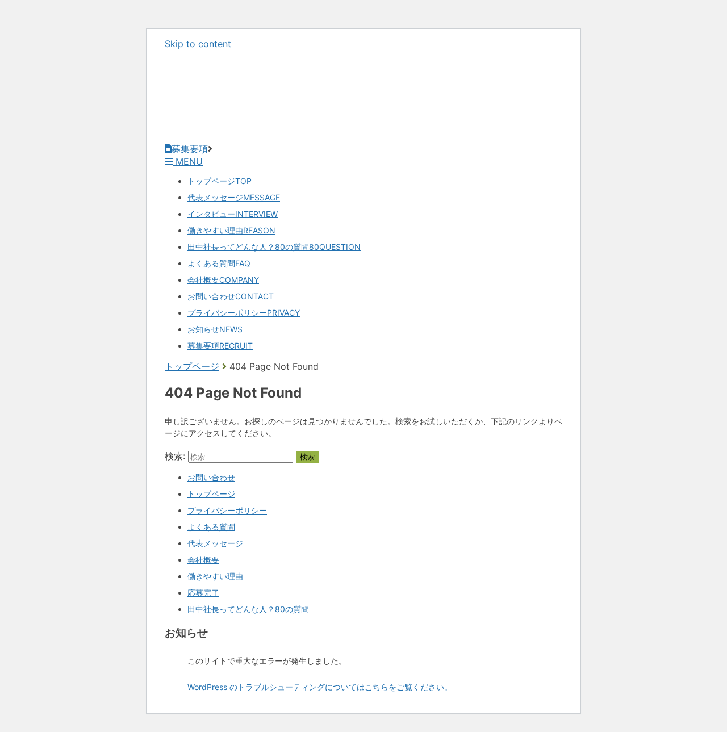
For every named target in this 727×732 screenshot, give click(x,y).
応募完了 (203, 592)
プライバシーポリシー (243, 312)
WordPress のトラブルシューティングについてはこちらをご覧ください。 (319, 687)
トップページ (219, 181)
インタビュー (232, 214)
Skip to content (198, 43)
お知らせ (215, 329)
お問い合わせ (230, 296)
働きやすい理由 (231, 230)
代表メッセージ (233, 197)
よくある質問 (218, 263)
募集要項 (220, 345)
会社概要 (223, 280)
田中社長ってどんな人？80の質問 (274, 247)
